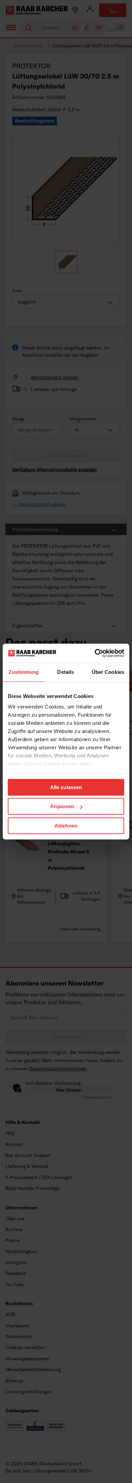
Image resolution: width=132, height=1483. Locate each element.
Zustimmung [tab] (23, 672)
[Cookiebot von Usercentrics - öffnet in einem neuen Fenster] (95, 653)
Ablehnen (66, 826)
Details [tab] (65, 672)
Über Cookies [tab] (108, 672)
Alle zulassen (66, 787)
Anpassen (62, 806)
